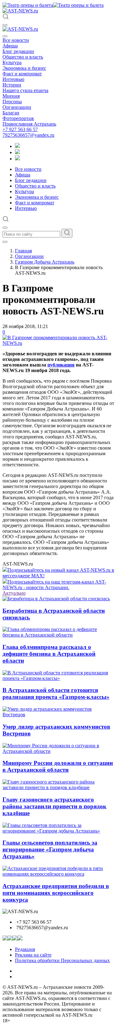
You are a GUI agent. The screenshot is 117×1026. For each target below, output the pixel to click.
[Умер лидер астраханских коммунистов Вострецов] (58, 714)
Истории (11, 84)
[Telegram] (17, 146)
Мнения (11, 96)
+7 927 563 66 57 (20, 129)
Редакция (25, 949)
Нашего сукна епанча (25, 90)
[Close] (4, 36)
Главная (23, 250)
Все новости (15, 40)
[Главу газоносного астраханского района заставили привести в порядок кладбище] (58, 787)
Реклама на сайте (33, 954)
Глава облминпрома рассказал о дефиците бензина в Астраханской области (48, 654)
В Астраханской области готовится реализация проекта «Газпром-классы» (56, 693)
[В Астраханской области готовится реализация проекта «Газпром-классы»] (58, 678)
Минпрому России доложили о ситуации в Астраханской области (57, 766)
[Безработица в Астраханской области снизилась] (56, 598)
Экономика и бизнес (24, 68)
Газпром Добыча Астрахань (44, 261)
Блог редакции (18, 51)
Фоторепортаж (18, 118)
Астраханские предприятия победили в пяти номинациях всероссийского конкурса (55, 893)
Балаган (10, 112)
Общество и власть (22, 57)
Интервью (13, 79)
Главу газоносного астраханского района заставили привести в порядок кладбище (54, 806)
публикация (61, 364)
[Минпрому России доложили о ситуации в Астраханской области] (58, 751)
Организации (16, 107)
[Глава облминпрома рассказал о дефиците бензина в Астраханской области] (58, 634)
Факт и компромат (22, 73)
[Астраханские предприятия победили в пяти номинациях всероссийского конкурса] (58, 874)
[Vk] (17, 158)
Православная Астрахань (29, 124)
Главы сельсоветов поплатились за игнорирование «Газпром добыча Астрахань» (49, 849)
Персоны (12, 101)
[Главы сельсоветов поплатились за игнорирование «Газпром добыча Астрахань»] (58, 830)
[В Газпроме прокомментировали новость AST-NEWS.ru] (58, 343)
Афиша (10, 45)
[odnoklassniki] (17, 152)
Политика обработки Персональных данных (62, 960)
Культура (12, 62)
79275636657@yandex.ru (28, 135)
